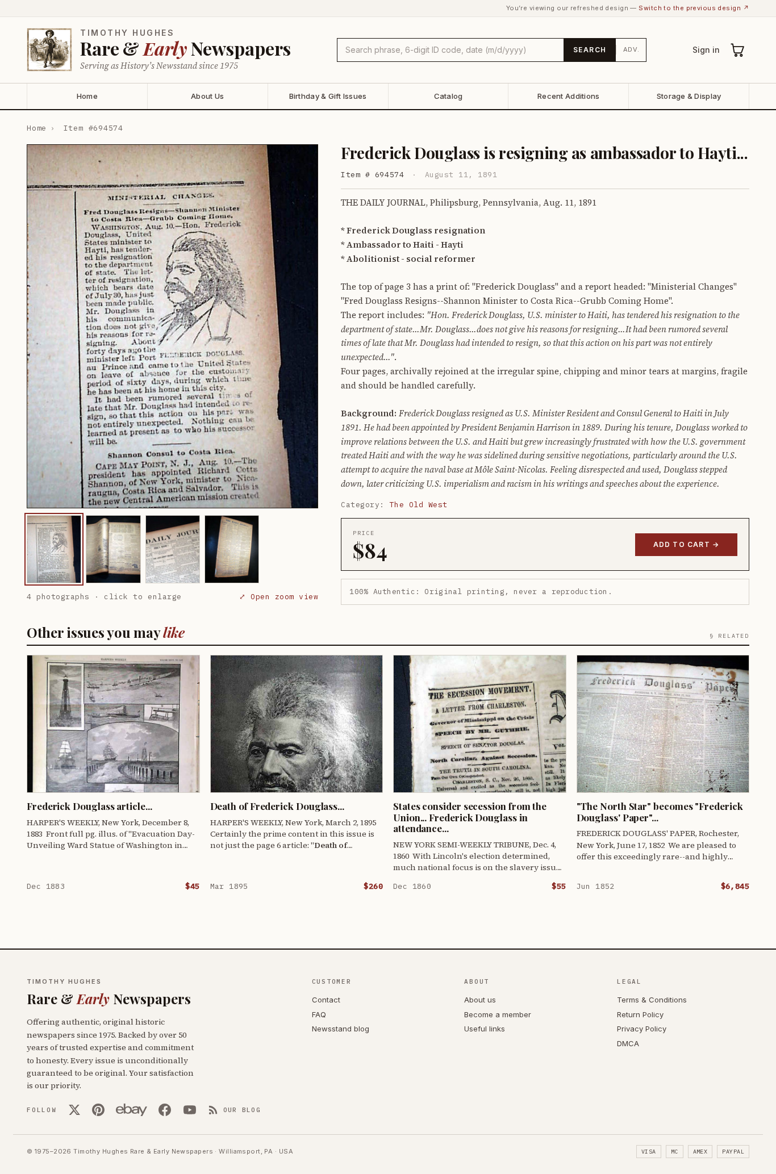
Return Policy (640, 1014)
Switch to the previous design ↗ (694, 8)
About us (480, 999)
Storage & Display (689, 96)
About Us (207, 96)
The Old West (419, 504)
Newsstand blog (340, 1028)
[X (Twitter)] (74, 1110)
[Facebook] (164, 1110)
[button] (172, 326)
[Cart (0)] (738, 50)
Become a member (497, 1014)
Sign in (706, 50)
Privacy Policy (641, 1028)
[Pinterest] (98, 1110)
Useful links (484, 1028)
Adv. (631, 49)
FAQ (319, 1014)
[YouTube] (189, 1110)
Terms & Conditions (652, 999)
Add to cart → (686, 544)
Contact (326, 999)
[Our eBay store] (131, 1110)
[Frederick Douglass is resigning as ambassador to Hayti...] (54, 549)
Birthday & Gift (328, 96)
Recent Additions (568, 96)
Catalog (448, 96)
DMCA (628, 1043)
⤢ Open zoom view (278, 596)
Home (87, 96)
